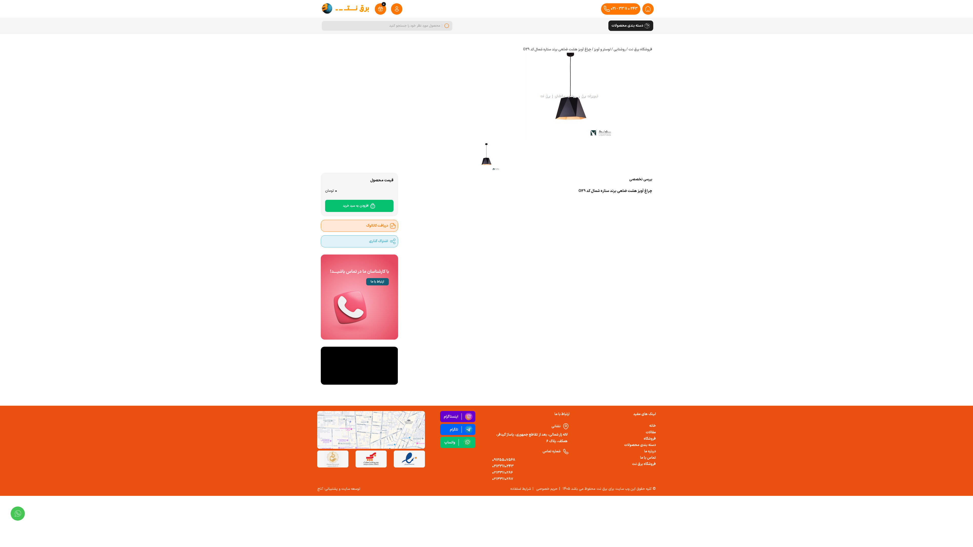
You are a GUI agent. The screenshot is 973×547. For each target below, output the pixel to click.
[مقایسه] (444, 201)
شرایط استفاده (520, 489)
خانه (652, 425)
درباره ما (650, 451)
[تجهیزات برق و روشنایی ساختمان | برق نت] (648, 8)
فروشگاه (650, 438)
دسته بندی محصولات (640, 445)
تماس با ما (648, 457)
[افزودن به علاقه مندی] (432, 201)
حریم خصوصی (546, 489)
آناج (320, 489)
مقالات (651, 432)
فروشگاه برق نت (644, 464)
